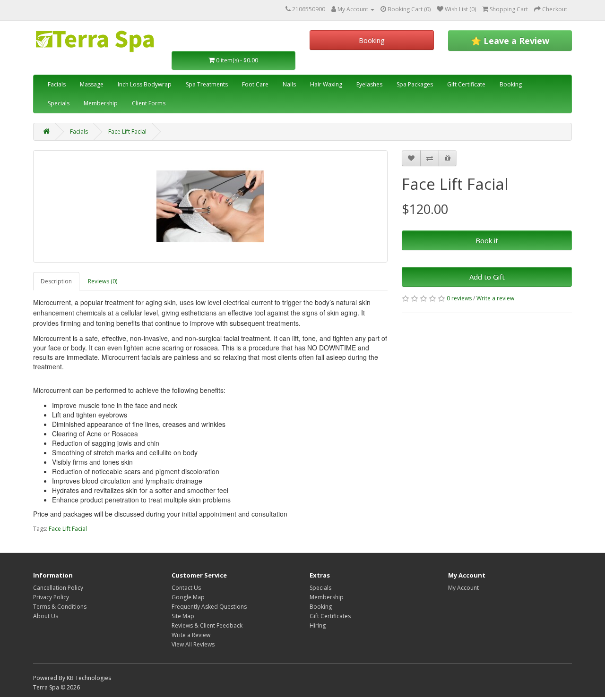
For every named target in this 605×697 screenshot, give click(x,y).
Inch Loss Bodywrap (145, 84)
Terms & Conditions (59, 607)
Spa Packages (415, 84)
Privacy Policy (51, 597)
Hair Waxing (326, 84)
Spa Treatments (207, 84)
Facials (57, 84)
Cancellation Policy (58, 588)
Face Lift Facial (127, 132)
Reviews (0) (102, 281)
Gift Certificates (330, 616)
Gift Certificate (466, 84)
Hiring (318, 625)
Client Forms (148, 103)
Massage (92, 84)
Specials (58, 103)
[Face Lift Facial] (210, 206)
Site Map (183, 616)
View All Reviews (193, 644)
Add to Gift (487, 276)
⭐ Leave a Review (510, 40)
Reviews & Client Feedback (207, 625)
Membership (101, 103)
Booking (372, 40)
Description (56, 281)
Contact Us (186, 588)
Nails (289, 84)
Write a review (495, 298)
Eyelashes (369, 84)
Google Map (188, 597)
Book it (486, 240)
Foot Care (255, 84)
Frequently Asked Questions (209, 607)
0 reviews (459, 298)
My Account (463, 588)
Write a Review (191, 635)
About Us (45, 616)
